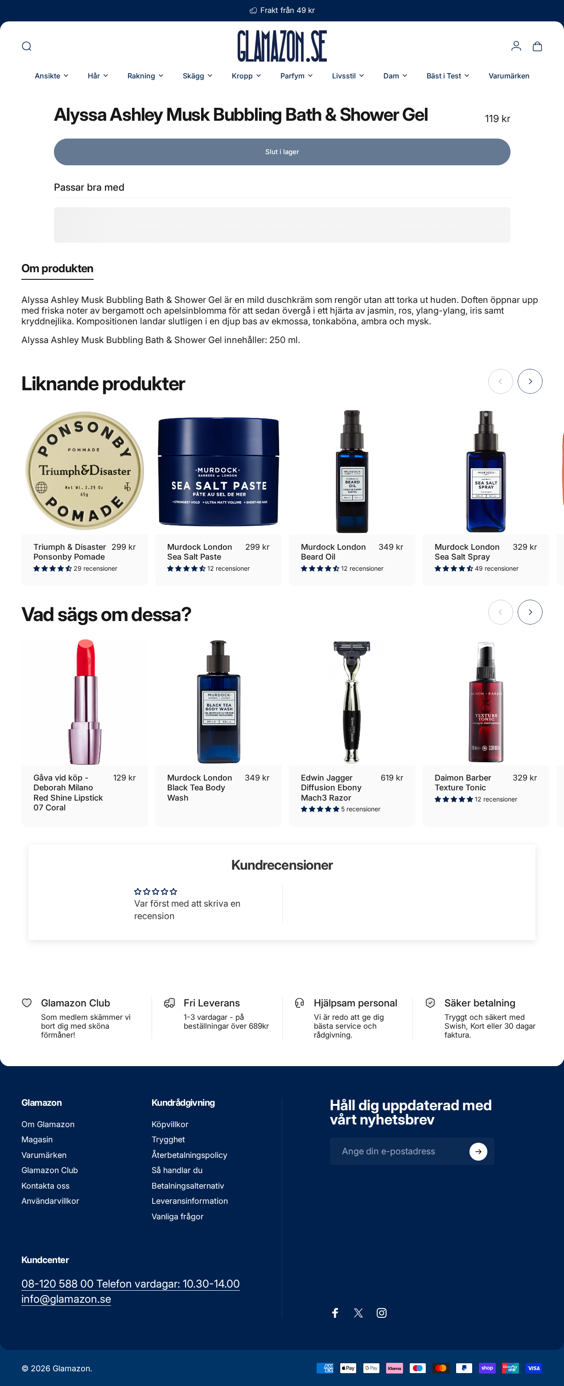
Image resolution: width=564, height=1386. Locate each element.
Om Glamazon (47, 1124)
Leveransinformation (190, 1201)
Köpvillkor (170, 1124)
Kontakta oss (45, 1185)
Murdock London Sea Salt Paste (199, 552)
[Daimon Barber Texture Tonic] (486, 702)
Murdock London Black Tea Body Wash (199, 787)
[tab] (57, 270)
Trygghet (168, 1140)
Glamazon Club (49, 1170)
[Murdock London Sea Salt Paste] (218, 472)
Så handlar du (177, 1170)
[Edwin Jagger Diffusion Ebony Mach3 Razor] (352, 702)
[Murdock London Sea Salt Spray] (486, 472)
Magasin (37, 1140)
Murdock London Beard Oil (333, 552)
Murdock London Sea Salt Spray (467, 552)
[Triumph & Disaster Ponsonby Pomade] (84, 472)
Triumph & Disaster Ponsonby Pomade (69, 552)
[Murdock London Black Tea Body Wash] (218, 702)
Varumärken (43, 1155)
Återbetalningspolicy (189, 1155)
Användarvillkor (50, 1201)
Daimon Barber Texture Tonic (463, 783)
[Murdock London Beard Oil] (352, 472)
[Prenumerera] (478, 1152)
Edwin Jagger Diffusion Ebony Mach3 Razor (331, 787)
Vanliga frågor (178, 1216)
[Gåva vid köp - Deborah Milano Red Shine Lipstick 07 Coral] (84, 702)
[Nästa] (530, 381)
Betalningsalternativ (188, 1185)
